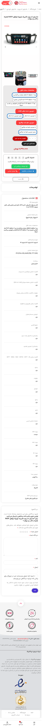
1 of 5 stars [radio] (27, 532)
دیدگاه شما (33, 535)
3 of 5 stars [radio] (24, 532)
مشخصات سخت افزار (27, 90)
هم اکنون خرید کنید (29, 144)
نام (36, 558)
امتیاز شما (34, 532)
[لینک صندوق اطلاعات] (32, 614)
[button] (36, 47)
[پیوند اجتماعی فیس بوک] (23, 157)
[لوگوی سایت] (20, 3)
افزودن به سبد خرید (20, 138)
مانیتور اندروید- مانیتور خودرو (17, 9)
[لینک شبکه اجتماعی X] (19, 157)
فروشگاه (33, 9)
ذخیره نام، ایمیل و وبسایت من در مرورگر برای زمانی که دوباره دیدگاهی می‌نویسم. (21, 577)
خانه (39, 9)
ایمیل (35, 567)
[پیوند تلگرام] (8, 157)
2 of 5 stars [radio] (25, 532)
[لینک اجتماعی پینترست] (15, 157)
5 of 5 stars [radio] (20, 532)
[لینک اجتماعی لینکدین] (12, 157)
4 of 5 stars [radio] (22, 532)
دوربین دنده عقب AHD (26, 111)
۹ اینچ (2, 9)
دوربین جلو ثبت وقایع (26, 122)
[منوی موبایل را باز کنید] (39, 3)
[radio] (24, 95)
